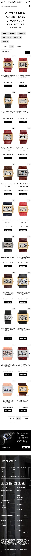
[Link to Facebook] (2, 483)
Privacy (3, 505)
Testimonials (19, 504)
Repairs (3, 523)
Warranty (3, 497)
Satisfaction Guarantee (6, 490)
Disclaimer (3, 507)
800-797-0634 (21, 476)
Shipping (3, 495)
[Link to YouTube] (23, 483)
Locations (3, 525)
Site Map (19, 530)
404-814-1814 (5, 2)
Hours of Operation (21, 502)
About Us (19, 490)
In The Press (19, 523)
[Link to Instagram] (6, 483)
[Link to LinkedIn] (10, 483)
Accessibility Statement (22, 532)
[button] (6, 51)
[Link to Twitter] (19, 483)
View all (18, 46)
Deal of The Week (5, 518)
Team (18, 493)
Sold (11, 46)
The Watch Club (20, 520)
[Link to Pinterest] (15, 483)
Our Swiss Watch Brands (22, 518)
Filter (27, 52)
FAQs (18, 507)
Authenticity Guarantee (6, 493)
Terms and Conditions (6, 502)
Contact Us (19, 509)
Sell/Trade (3, 520)
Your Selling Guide (21, 525)
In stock (5, 46)
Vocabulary (19, 527)
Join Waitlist (8, 85)
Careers (18, 495)
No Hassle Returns (5, 500)
